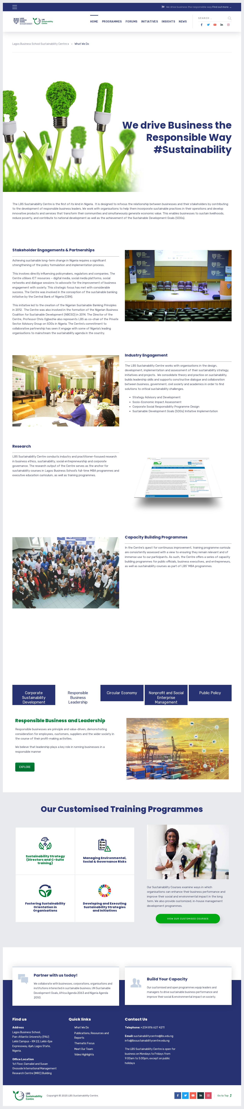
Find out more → (222, 7)
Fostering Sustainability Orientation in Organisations (45, 907)
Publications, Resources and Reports (91, 1035)
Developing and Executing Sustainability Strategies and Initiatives (104, 907)
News (183, 21)
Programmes (112, 21)
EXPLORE (24, 767)
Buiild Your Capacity (167, 979)
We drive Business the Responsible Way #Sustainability (177, 137)
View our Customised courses (188, 918)
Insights (168, 21)
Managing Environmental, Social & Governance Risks (104, 860)
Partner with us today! (55, 975)
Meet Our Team (83, 1049)
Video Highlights (84, 1054)
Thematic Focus (84, 1043)
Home (94, 21)
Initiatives (149, 21)
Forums (131, 21)
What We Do (81, 1027)
